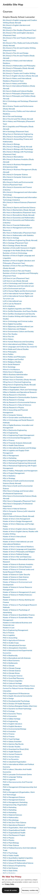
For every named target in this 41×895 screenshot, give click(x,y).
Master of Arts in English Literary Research (19, 529)
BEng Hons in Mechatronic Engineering (18, 134)
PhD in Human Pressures (12, 754)
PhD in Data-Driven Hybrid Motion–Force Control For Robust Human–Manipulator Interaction (19, 688)
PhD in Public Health (11, 855)
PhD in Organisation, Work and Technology (19, 828)
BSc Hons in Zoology (11, 238)
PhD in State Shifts (10, 871)
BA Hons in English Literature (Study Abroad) (20, 76)
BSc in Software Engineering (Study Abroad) (20, 240)
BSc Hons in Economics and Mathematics (18, 218)
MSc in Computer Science (12, 415)
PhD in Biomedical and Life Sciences (17, 658)
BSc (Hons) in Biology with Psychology (18, 149)
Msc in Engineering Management (15, 630)
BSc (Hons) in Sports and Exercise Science (19, 207)
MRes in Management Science (14, 387)
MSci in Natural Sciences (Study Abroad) (18, 516)
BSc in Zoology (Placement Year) (15, 243)
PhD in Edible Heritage (11, 719)
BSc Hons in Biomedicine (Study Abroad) (18, 215)
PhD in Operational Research (14, 825)
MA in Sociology (9, 367)
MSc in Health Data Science (13, 445)
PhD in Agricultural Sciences (14, 640)
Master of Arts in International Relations (18, 547)
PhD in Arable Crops (11, 643)
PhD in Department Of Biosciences (16, 693)
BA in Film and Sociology (12, 116)
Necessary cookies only (30, 890)
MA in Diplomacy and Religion (14, 329)
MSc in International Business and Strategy (19, 448)
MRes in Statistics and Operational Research (20, 392)
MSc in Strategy (9, 478)
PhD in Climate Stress (11, 673)
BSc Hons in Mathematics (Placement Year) (19, 233)
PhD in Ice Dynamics (11, 759)
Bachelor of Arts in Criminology (15, 253)
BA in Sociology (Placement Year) (16, 131)
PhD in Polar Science (11, 845)
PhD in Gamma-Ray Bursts (13, 744)
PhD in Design (8, 698)
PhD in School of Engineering (14, 865)
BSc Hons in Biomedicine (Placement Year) (19, 212)
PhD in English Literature (12, 724)
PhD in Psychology (10, 853)
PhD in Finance (8, 734)
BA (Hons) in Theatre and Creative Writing (19, 73)
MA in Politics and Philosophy (14, 357)
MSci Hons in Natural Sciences (14, 509)
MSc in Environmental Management (16, 438)
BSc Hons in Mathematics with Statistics (18, 235)
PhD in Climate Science (12, 671)
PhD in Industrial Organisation (14, 762)
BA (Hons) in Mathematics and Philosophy (19, 66)
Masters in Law (8, 628)
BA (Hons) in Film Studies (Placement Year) (19, 30)
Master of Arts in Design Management (17, 521)
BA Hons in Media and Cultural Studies (18, 91)
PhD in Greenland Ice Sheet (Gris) (16, 749)
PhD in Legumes (9, 779)
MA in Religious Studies (12, 362)
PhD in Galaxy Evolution (12, 741)
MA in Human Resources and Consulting (18, 342)
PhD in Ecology (9, 711)
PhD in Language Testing (12, 777)
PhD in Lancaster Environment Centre (17, 774)
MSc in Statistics (9, 476)
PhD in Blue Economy (11, 660)
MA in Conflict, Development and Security (19, 314)
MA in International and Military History (18, 344)
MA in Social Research (11, 364)
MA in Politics (8, 354)
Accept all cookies (10, 890)
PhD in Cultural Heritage (12, 683)
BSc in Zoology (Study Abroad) (15, 245)
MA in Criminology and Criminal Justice (18, 321)
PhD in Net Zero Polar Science (14, 822)
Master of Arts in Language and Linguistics (19, 549)
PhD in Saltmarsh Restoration (14, 860)
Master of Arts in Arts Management (16, 519)
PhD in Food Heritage (11, 739)
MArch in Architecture (11, 369)
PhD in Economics (10, 716)
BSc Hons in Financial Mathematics (16, 225)
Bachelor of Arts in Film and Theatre (17, 271)
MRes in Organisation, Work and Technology (20, 390)
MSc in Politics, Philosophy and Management (20, 471)
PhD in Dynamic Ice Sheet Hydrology (17, 709)
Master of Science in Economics (15, 579)
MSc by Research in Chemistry (14, 395)
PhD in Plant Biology (11, 843)
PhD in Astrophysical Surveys (14, 645)
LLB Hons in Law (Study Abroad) (15, 281)
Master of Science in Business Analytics (18, 564)
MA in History (8, 339)
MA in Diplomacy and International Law (18, 326)
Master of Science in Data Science (16, 577)
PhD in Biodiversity (10, 655)
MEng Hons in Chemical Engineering (17, 382)
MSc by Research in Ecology (13, 400)
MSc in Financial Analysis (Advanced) (17, 443)
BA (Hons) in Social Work (12, 71)
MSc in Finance (8, 440)
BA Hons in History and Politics (15, 83)
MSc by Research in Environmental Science (19, 402)
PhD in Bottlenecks (10, 663)
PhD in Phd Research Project (14, 835)
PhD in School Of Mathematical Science (18, 863)
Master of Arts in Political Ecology (16, 554)
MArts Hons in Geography (13, 372)
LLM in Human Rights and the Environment (19, 291)
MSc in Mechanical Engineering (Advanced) (19, 463)
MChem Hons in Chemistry (13, 377)
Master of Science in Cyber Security (16, 574)
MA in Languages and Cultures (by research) (20, 347)
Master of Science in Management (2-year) (19, 592)
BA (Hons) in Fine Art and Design (15, 53)
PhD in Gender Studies (11, 747)
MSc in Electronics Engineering (15, 430)
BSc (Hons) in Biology (11, 144)
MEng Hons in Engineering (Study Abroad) (19, 385)
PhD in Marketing (9, 807)
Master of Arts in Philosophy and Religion (19, 552)
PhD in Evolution (9, 731)
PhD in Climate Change (12, 668)
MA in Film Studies (10, 334)
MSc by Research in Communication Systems (20, 397)
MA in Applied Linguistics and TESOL (17, 309)
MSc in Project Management (13, 473)
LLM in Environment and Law (14, 288)
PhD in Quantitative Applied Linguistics (18, 858)
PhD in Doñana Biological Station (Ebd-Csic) (20, 706)
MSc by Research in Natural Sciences (17, 405)
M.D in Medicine (9, 306)
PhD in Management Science (14, 797)
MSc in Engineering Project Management (18, 435)
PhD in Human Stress (11, 757)
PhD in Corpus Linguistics (12, 681)
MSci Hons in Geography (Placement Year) (19, 501)
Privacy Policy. (9, 884)
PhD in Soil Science (10, 868)
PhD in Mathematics (10, 817)
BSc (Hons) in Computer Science (15, 174)
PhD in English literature (12, 726)
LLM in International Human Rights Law (18, 293)
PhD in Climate (8, 666)
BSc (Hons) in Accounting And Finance (18, 137)
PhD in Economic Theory (12, 714)
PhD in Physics (8, 838)
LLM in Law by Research (12, 304)
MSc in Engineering (10, 433)
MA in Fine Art (8, 336)
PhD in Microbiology (11, 820)
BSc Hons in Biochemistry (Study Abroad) (19, 210)
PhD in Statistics (9, 873)
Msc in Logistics (9, 635)
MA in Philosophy (9, 352)
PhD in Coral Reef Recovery (13, 678)
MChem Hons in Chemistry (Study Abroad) (19, 380)
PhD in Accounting (10, 638)
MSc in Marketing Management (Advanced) (19, 461)
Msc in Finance (8, 633)
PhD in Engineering (10, 721)
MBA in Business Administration (15, 374)
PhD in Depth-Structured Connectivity (17, 696)
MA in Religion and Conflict (13, 359)
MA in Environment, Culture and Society (18, 331)
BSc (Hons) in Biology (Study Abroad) (17, 147)
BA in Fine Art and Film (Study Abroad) (18, 119)
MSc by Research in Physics (13, 407)
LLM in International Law (12, 301)
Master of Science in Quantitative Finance (19, 615)
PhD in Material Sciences (12, 815)
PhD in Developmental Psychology (16, 701)
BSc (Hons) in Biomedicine (13, 157)
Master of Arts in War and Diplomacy (17, 557)
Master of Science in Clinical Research (17, 567)
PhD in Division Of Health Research (16, 703)
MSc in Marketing (9, 458)
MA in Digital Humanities (12, 324)
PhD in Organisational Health (14, 830)
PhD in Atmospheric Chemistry (15, 648)
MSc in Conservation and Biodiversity (17, 417)
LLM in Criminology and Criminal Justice (18, 283)
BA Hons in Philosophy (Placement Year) (18, 93)
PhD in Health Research (12, 752)
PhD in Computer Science (12, 676)
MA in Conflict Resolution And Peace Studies (20, 311)
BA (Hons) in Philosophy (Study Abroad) (18, 68)
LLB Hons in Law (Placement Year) (16, 278)
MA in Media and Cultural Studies (16, 349)
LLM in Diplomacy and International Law (18, 286)
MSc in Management (11, 455)
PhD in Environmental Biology (14, 729)
